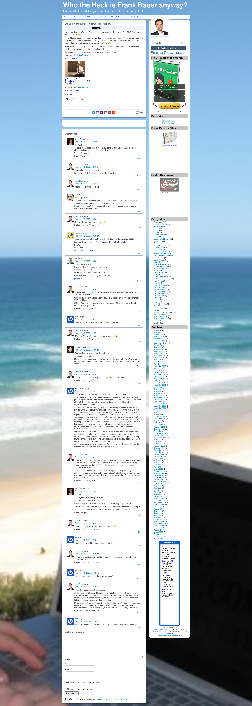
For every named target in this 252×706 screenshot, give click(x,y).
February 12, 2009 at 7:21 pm (87, 391)
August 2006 (159, 509)
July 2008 (157, 460)
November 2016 (160, 355)
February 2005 (159, 534)
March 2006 (158, 517)
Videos (156, 321)
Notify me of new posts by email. (78, 688)
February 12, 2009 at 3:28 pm (87, 197)
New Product (159, 281)
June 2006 (158, 513)
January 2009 (159, 448)
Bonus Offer (158, 236)
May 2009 (157, 441)
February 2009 (159, 446)
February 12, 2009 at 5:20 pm (87, 374)
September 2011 (160, 410)
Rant (156, 306)
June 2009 (158, 439)
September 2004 (160, 536)
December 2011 (160, 406)
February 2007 (159, 496)
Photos (156, 302)
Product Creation (160, 304)
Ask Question (138, 17)
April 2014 (158, 380)
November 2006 (160, 502)
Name (67, 659)
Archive (182, 53)
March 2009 (158, 443)
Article (156, 230)
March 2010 (158, 425)
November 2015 (160, 366)
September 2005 (160, 527)
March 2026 (158, 334)
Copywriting (158, 241)
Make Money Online (161, 276)
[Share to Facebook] (97, 112)
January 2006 (159, 521)
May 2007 (157, 490)
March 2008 (158, 469)
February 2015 (159, 372)
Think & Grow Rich (85, 55)
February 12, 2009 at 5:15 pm (87, 349)
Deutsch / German (161, 245)
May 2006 (157, 515)
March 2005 (158, 532)
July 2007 (157, 485)
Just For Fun (159, 268)
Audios (156, 232)
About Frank (74, 17)
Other (156, 297)
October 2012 (159, 399)
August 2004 (159, 538)
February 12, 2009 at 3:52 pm (87, 319)
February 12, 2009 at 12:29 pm (88, 141)
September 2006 (160, 506)
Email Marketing (160, 251)
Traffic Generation (160, 318)
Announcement (159, 228)
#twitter (100, 107)
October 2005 (159, 525)
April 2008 (158, 467)
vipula (77, 537)
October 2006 (159, 504)
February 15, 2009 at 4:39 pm (87, 586)
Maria (77, 618)
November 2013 (160, 385)
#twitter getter (108, 107)
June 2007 (158, 488)
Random (170, 53)
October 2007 (159, 479)
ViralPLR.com (159, 323)
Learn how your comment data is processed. (116, 698)
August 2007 (159, 483)
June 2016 (158, 359)
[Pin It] (101, 112)
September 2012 (160, 401)
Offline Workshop (160, 289)
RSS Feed (158, 53)
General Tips (159, 257)
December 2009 (160, 431)
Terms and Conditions (101, 17)
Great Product (159, 260)
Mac (155, 274)
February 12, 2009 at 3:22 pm (87, 183)
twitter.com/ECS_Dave (83, 250)
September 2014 (160, 378)
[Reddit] (114, 112)
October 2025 (159, 340)
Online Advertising (161, 291)
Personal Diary (159, 300)
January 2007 (159, 498)
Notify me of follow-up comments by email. (82, 682)
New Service (159, 283)
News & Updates (160, 285)
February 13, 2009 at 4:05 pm (87, 523)
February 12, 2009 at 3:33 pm (87, 235)
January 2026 (159, 336)
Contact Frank (127, 17)
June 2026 (158, 330)
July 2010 (157, 420)
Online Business (160, 293)
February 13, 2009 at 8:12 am (87, 457)
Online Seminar (160, 295)
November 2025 (160, 338)
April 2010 (158, 422)
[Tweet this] (93, 112)
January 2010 (159, 429)
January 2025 (159, 349)
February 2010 (159, 427)
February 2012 (159, 404)
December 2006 (160, 500)
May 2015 (157, 368)
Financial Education (161, 253)
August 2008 (159, 458)
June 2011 (158, 414)
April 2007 (158, 492)
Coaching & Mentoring (162, 239)
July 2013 (157, 389)
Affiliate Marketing (161, 224)
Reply (139, 158)
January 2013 (159, 395)
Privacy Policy (115, 17)
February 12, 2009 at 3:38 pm (87, 261)
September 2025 (160, 343)
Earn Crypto (158, 249)
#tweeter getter (92, 107)
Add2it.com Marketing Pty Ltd (163, 629)
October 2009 (159, 435)
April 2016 (158, 364)
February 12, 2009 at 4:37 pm (87, 333)
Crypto (156, 243)
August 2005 (159, 530)
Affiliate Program (160, 226)
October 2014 (159, 376)
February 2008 (159, 471)
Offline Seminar (160, 287)
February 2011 (159, 416)
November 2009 (160, 433)
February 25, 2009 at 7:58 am (87, 621)
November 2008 (160, 452)
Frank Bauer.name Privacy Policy (169, 635)
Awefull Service (160, 234)
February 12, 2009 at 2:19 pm (87, 166)
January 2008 (159, 473)
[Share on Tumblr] (137, 112)
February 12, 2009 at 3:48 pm (87, 289)
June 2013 (158, 391)
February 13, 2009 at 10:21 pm (88, 573)
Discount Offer (159, 247)
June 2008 (158, 462)
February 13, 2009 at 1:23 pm (87, 491)
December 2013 (160, 382)
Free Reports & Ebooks (163, 255)
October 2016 (159, 357)
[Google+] (109, 112)
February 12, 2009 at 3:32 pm (87, 219)
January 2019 (159, 351)
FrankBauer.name (80, 86)
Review (156, 310)
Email (67, 669)
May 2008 (157, 464)
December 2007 (160, 475)
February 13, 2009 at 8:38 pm (87, 553)
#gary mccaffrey (70, 107)
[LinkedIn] (105, 112)
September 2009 (160, 437)
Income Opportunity (161, 264)
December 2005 (160, 523)
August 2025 (159, 345)
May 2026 (157, 332)
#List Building (81, 107)
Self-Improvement (160, 314)
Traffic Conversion (161, 316)
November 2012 (160, 397)
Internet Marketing (161, 266)
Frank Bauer (79, 164)
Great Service (159, 262)
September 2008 (160, 456)
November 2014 (160, 374)
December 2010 (160, 418)
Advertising (158, 222)
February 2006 (159, 519)
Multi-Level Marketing (162, 278)
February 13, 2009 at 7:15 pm (87, 540)
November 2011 (160, 408)
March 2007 (158, 494)
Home (66, 17)
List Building (158, 272)
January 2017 (159, 353)
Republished (158, 308)
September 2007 (160, 481)
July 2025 (157, 347)
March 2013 (158, 393)
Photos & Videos (86, 17)
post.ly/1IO (78, 278)
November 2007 (160, 477)
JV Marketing (159, 270)
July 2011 (157, 412)
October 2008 (159, 454)
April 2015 (158, 370)
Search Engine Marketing (163, 312)
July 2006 (157, 511)
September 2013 (160, 387)
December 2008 (160, 450)
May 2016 (157, 361)
